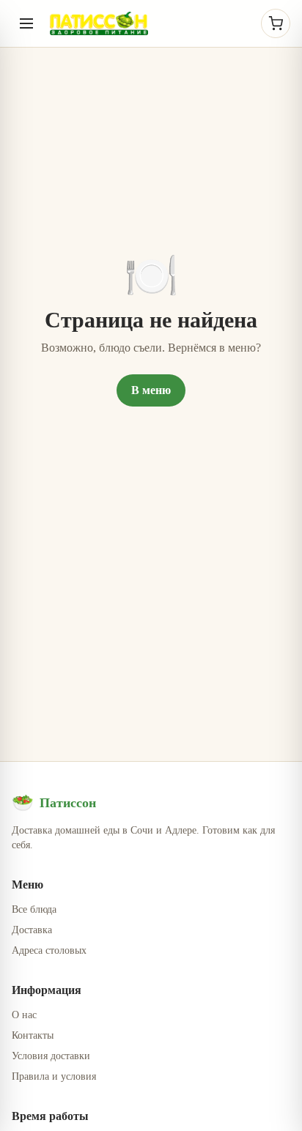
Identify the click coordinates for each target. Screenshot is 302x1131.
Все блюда (34, 909)
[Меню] (26, 23)
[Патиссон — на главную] (99, 23)
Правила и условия (54, 1076)
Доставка (32, 929)
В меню (151, 390)
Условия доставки (51, 1055)
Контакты (33, 1035)
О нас (24, 1014)
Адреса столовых (49, 950)
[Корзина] (275, 23)
